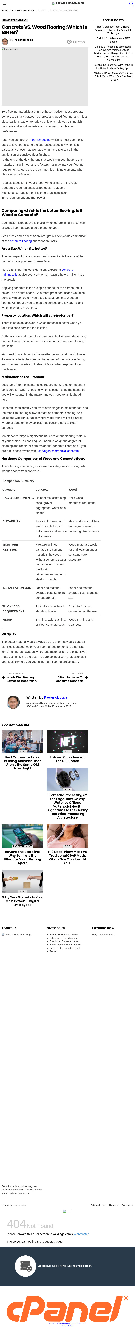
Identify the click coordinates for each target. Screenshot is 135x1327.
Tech (77, 948)
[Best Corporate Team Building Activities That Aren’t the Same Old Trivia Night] (22, 741)
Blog (23, 751)
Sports (68, 948)
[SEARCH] (131, 3)
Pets (59, 948)
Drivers (74, 934)
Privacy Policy (98, 1205)
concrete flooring (21, 241)
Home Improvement (60, 944)
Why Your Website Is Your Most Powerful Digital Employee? (22, 901)
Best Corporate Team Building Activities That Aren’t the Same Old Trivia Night (22, 763)
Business (62, 934)
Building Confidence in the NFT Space (67, 759)
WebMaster (81, 1234)
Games (65, 941)
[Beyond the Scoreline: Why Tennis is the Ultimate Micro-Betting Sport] (22, 836)
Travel (53, 951)
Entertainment (22, 846)
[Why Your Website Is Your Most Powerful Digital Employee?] (22, 881)
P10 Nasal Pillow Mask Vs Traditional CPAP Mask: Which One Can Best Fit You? (67, 857)
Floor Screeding (40, 139)
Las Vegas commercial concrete (58, 451)
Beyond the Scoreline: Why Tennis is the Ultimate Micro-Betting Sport (22, 857)
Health (75, 941)
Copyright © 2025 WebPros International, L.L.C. (67, 1323)
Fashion (54, 941)
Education (55, 938)
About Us (113, 1205)
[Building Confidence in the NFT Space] (67, 741)
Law (52, 948)
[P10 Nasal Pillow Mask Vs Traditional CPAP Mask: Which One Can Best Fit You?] (67, 836)
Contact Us (127, 1205)
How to (77, 944)
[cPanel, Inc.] (67, 1320)
